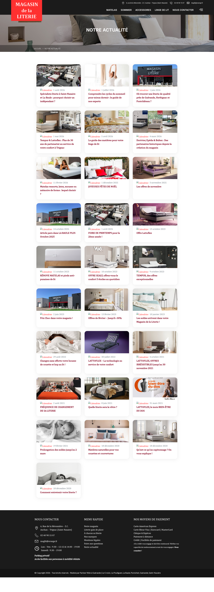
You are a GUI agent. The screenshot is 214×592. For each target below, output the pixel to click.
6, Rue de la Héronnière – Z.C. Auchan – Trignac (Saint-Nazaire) (56, 528)
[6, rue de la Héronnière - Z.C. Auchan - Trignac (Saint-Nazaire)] (123, 3)
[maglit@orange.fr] (188, 3)
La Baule (126, 573)
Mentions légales (92, 540)
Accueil (37, 49)
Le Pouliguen (116, 573)
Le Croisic (106, 573)
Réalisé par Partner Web (80, 573)
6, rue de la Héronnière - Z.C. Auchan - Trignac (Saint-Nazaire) (146, 3)
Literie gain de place (93, 529)
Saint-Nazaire (155, 573)
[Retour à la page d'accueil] (26, 10)
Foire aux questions (93, 543)
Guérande (144, 573)
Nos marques (90, 536)
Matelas (111, 10)
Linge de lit (162, 10)
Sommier (126, 10)
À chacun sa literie (93, 533)
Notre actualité (91, 547)
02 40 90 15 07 (179, 3)
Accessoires (143, 10)
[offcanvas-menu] (201, 10)
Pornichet (135, 573)
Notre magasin (91, 526)
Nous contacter (183, 10)
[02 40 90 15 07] (171, 3)
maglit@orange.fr (197, 3)
